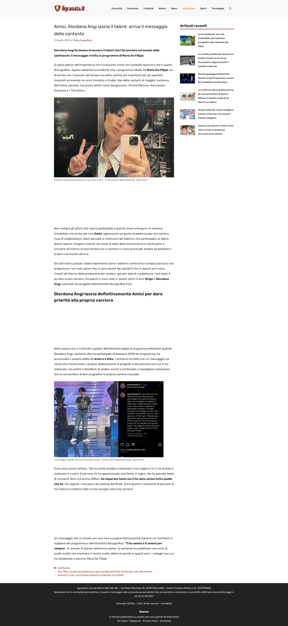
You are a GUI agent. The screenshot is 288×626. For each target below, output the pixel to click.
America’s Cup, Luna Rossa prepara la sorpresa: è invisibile (91, 575)
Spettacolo (189, 8)
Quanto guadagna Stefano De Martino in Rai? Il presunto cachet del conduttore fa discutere (216, 78)
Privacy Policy (150, 621)
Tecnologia (218, 8)
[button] (230, 8)
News (174, 8)
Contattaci (166, 603)
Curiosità (117, 8)
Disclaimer (165, 621)
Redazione (135, 621)
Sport (203, 8)
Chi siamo (122, 621)
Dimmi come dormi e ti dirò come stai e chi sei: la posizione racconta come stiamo (215, 129)
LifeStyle (148, 8)
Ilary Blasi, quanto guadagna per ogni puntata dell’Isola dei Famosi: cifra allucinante (105, 571)
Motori (162, 8)
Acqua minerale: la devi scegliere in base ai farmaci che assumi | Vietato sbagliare (216, 114)
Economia (132, 8)
